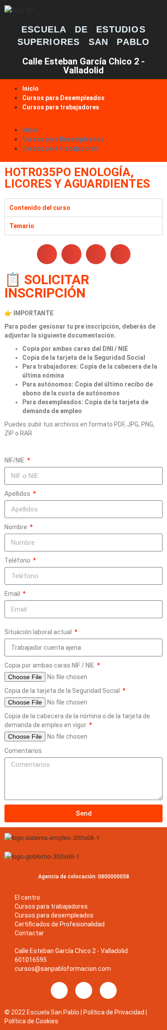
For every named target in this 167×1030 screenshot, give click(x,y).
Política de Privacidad (113, 1012)
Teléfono (18, 560)
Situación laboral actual (38, 632)
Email (12, 593)
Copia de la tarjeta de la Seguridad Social (62, 690)
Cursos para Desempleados (63, 97)
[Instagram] (83, 990)
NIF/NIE (15, 460)
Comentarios (23, 750)
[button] (83, 120)
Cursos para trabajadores (60, 107)
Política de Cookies (31, 1021)
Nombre (16, 527)
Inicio (30, 88)
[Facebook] (59, 990)
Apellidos (18, 493)
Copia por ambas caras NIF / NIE (50, 665)
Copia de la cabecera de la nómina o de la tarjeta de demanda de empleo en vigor (77, 720)
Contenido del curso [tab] (39, 207)
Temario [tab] (21, 225)
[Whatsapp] (108, 990)
